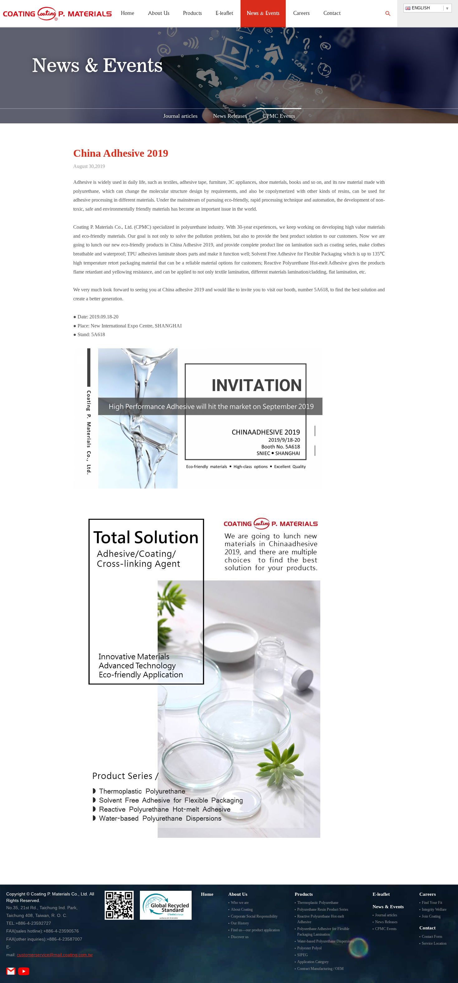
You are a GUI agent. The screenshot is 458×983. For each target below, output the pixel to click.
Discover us (240, 937)
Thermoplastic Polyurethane (317, 902)
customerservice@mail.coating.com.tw (55, 954)
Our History (240, 923)
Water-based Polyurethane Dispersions (325, 941)
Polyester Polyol (309, 948)
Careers (301, 14)
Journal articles (180, 116)
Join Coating (431, 916)
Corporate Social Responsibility (254, 916)
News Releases (230, 116)
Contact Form (432, 936)
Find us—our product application (255, 930)
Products (192, 14)
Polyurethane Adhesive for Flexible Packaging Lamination (323, 932)
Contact (332, 14)
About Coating (242, 909)
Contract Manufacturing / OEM (320, 968)
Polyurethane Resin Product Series (322, 909)
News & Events (263, 14)
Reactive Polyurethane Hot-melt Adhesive (320, 919)
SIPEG (302, 955)
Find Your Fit (432, 902)
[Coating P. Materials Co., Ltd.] (57, 14)
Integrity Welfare (434, 909)
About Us (158, 14)
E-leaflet (224, 14)
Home (127, 14)
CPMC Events (279, 116)
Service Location (434, 943)
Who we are (240, 902)
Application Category (313, 962)
